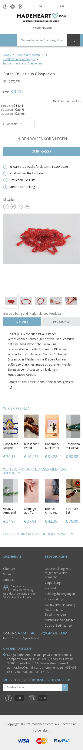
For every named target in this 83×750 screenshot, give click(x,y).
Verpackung (53, 583)
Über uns (9, 569)
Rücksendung (54, 599)
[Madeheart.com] (41, 17)
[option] (41, 252)
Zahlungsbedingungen (60, 594)
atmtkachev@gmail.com (42, 632)
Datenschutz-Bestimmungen (55, 612)
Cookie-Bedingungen (59, 625)
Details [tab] (22, 322)
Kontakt (8, 580)
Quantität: (10, 124)
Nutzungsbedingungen (60, 620)
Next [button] (76, 426)
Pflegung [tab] (61, 322)
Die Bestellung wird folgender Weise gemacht (58, 573)
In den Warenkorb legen (41, 138)
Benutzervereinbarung (60, 605)
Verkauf (8, 574)
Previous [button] (8, 426)
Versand (50, 588)
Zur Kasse (42, 151)
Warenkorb (42, 28)
